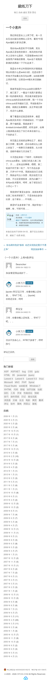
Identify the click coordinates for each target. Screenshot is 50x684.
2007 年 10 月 (10, 565)
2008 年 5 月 (9, 547)
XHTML (7, 389)
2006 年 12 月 (10, 594)
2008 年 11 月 (10, 532)
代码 (16, 389)
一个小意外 (28, 217)
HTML (7, 375)
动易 (18, 235)
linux (41, 378)
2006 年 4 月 (9, 619)
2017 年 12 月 (10, 430)
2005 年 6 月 (9, 649)
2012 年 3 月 (9, 478)
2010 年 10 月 (10, 492)
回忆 (6, 393)
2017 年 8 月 (9, 438)
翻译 (41, 400)
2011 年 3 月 (9, 485)
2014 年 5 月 (9, 463)
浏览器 (7, 400)
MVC (17, 382)
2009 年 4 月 (9, 525)
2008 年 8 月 (9, 539)
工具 (13, 393)
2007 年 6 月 (9, 576)
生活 (21, 400)
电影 (28, 400)
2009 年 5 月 (9, 521)
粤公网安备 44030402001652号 (18, 669)
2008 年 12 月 (10, 528)
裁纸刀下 (25, 6)
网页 (34, 400)
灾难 (15, 400)
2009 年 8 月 (9, 510)
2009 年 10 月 (10, 507)
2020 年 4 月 (9, 419)
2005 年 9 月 (9, 645)
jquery (31, 375)
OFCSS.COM (22, 674)
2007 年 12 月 (10, 558)
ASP (6, 371)
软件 (13, 403)
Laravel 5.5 (31, 378)
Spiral (31, 382)
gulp (37, 371)
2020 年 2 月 (9, 427)
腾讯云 (26, 678)
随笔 (34, 403)
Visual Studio (10, 385)
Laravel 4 (8, 378)
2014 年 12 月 (10, 459)
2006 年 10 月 (10, 598)
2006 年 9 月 (9, 601)
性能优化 (28, 393)
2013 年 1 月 (9, 474)
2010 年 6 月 (9, 496)
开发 (19, 393)
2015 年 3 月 (9, 452)
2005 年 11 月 (10, 638)
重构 (19, 403)
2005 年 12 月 (10, 634)
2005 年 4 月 (9, 656)
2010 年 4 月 (9, 499)
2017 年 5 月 (9, 445)
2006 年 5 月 (9, 616)
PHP (24, 382)
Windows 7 (35, 385)
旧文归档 (38, 231)
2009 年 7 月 (9, 514)
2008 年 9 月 (9, 536)
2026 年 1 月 (9, 416)
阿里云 (27, 403)
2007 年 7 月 (9, 572)
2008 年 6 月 (9, 543)
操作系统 (15, 396)
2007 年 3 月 (9, 583)
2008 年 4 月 (9, 550)
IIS (13, 375)
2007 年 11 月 (10, 561)
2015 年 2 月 (9, 456)
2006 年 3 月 (9, 623)
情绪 (37, 393)
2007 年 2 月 (9, 587)
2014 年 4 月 (9, 467)
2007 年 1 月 (9, 590)
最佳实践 (32, 396)
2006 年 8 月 (9, 605)
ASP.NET (15, 371)
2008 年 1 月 (9, 554)
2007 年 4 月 (9, 579)
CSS (30, 371)
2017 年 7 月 (9, 441)
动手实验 (31, 389)
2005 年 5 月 (9, 652)
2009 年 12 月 (10, 503)
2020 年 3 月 (9, 423)
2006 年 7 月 (9, 609)
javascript (21, 375)
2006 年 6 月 (9, 612)
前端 (22, 389)
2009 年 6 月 (9, 518)
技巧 (6, 396)
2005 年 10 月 (10, 641)
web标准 (23, 385)
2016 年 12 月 (10, 449)
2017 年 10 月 (10, 434)
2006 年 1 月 (9, 630)
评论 (6, 403)
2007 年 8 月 (9, 569)
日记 (23, 396)
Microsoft (8, 382)
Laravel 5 (19, 378)
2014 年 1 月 (9, 470)
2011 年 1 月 (9, 489)
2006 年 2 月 (9, 627)
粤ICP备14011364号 (38, 669)
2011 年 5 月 (9, 481)
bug (24, 371)
